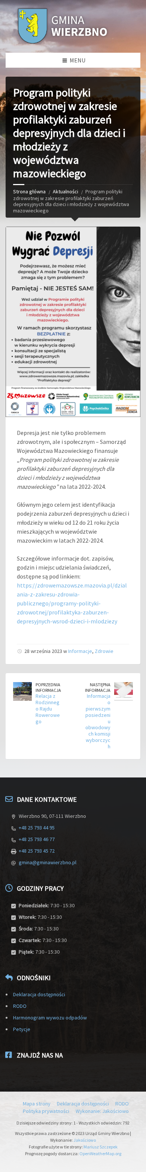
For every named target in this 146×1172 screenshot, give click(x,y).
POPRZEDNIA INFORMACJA (48, 687)
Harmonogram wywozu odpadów (50, 1017)
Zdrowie (104, 651)
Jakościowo (84, 1140)
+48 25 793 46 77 (37, 839)
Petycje (21, 1029)
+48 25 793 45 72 (37, 850)
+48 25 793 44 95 (37, 827)
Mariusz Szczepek (100, 1147)
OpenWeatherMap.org (100, 1153)
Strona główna (29, 191)
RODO (20, 1006)
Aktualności (65, 191)
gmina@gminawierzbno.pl (47, 862)
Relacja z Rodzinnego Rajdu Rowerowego (48, 708)
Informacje (80, 651)
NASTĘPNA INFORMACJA (97, 687)
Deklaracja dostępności (39, 994)
